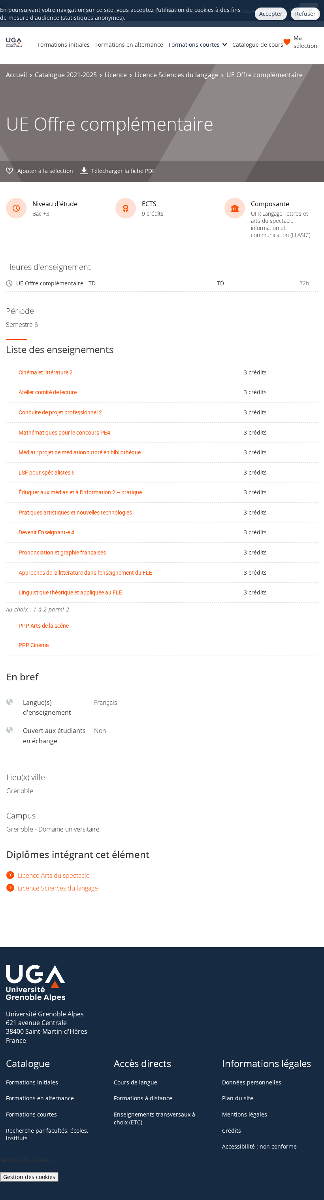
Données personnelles (251, 1082)
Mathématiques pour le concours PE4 (64, 432)
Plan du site (237, 1098)
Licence (116, 74)
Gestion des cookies (29, 1177)
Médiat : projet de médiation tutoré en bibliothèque (80, 452)
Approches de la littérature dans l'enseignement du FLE (85, 572)
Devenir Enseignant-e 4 (46, 532)
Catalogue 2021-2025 (66, 74)
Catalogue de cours (257, 44)
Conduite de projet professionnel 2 (60, 412)
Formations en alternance (129, 44)
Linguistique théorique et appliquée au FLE (70, 592)
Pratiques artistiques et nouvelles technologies (75, 512)
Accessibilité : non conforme (259, 1146)
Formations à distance (143, 1098)
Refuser (305, 13)
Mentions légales (244, 1114)
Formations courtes (194, 44)
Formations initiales (64, 44)
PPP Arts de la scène (44, 625)
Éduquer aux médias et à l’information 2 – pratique (80, 492)
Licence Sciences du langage (177, 74)
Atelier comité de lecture (48, 392)
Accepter (271, 13)
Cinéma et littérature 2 (46, 372)
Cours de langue (135, 1082)
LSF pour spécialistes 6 (47, 472)
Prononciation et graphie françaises (62, 552)
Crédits (231, 1130)
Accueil (16, 74)
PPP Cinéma (34, 645)
